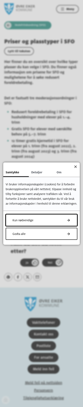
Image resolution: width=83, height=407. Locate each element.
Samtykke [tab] (12, 172)
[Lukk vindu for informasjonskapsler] (75, 166)
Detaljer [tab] (36, 172)
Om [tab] (59, 172)
